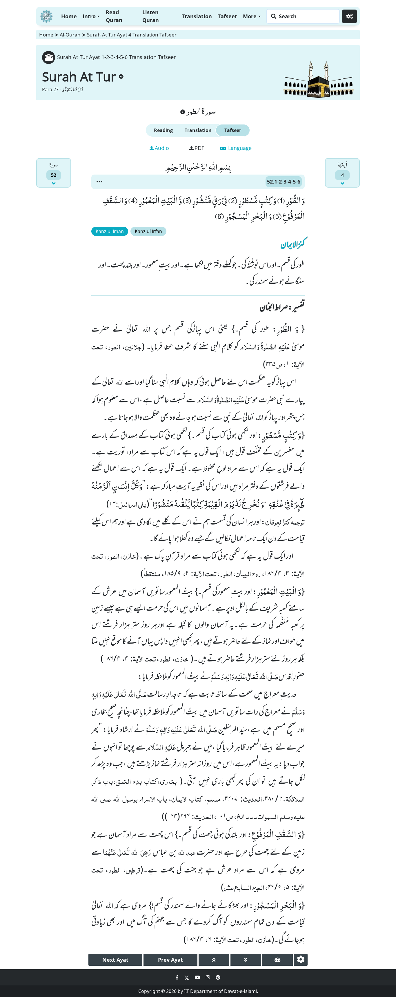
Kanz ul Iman (110, 231)
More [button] (250, 16)
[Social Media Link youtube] (198, 977)
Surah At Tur (79, 76)
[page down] (246, 959)
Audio (162, 147)
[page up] (214, 959)
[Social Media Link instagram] (208, 977)
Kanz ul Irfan (148, 231)
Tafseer (227, 16)
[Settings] (349, 16)
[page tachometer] (277, 959)
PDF (199, 147)
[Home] (46, 15)
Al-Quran (70, 34)
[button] (99, 182)
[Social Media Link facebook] (178, 977)
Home (69, 16)
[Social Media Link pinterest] (218, 977)
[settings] (300, 959)
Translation (197, 16)
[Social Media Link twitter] (187, 977)
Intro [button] (89, 16)
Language (239, 147)
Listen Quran (150, 16)
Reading (163, 130)
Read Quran (114, 16)
